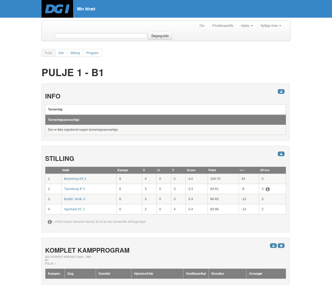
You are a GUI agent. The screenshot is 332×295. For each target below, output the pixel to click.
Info (61, 52)
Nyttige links (270, 25)
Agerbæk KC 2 (74, 209)
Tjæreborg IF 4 (74, 189)
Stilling (75, 52)
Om (201, 25)
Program (92, 52)
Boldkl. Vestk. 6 (74, 199)
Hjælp (245, 25)
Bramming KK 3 (75, 179)
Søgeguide (160, 35)
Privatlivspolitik (222, 25)
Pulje (48, 52)
